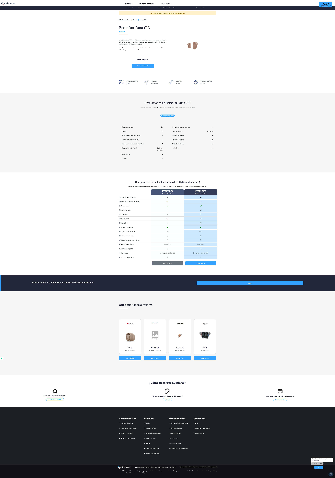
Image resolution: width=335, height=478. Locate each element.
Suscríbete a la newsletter (202, 428)
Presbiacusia (174, 438)
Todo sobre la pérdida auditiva (179, 423)
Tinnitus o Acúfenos (176, 428)
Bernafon (135, 19)
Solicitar (249, 283)
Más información (280, 400)
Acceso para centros (129, 438)
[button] (325, 4)
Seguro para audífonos (152, 453)
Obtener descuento (143, 66)
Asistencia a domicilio (127, 433)
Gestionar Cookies (139, 467)
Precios (148, 423)
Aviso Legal (172, 467)
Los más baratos (150, 438)
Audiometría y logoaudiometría (179, 448)
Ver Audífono (201, 263)
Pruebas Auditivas (175, 443)
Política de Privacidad (151, 467)
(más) (148, 473)
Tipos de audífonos (151, 428)
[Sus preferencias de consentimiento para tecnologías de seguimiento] (1, 358)
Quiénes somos (199, 433)
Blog (196, 423)
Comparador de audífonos (153, 433)
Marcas (129, 19)
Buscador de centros (127, 423)
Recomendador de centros (128, 428)
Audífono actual (167, 263)
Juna (141, 19)
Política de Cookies (163, 467)
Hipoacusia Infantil (175, 433)
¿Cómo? (167, 400)
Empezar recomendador (55, 399)
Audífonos (122, 19)
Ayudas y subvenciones (152, 448)
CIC (145, 19)
